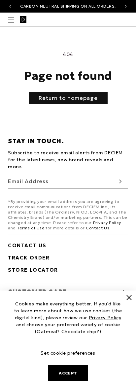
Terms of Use (30, 227)
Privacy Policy (107, 222)
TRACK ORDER (29, 257)
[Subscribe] (120, 181)
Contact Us (97, 227)
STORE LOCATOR (33, 270)
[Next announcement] (126, 6)
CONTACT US (27, 245)
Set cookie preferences (68, 353)
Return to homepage (68, 98)
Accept (68, 373)
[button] (11, 20)
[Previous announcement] (10, 6)
